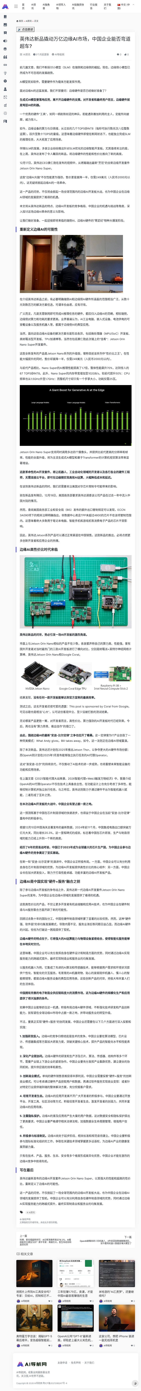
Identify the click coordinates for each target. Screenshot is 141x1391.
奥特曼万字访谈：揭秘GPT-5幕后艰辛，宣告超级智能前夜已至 (34, 1338)
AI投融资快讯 (78, 6)
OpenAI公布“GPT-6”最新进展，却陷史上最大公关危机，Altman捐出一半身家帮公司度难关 (75, 1338)
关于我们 (107, 6)
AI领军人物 (61, 6)
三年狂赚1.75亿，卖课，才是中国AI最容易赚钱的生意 (75, 1293)
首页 (23, 6)
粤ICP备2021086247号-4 (55, 1383)
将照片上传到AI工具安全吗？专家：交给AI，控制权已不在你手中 (34, 1294)
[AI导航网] (31, 1365)
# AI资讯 (31, 1212)
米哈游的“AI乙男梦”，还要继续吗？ (116, 1293)
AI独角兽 (46, 6)
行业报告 (93, 6)
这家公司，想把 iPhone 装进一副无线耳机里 (116, 1338)
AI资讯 (33, 6)
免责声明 (76, 1362)
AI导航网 (59, 54)
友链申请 (62, 1362)
